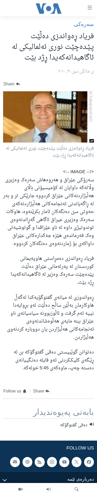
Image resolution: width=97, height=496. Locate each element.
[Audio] (48, 489)
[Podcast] (27, 462)
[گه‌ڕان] (76, 489)
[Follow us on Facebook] (89, 462)
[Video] (20, 489)
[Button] (11, 84)
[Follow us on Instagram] (52, 462)
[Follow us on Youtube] (64, 462)
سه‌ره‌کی (84, 24)
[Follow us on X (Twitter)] (76, 462)
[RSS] (39, 462)
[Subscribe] (15, 462)
